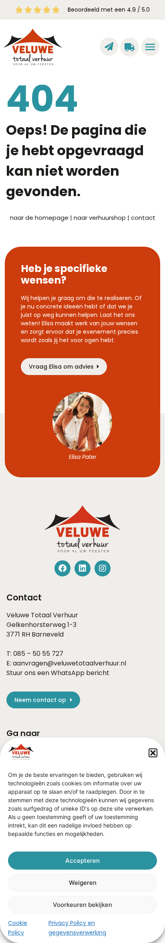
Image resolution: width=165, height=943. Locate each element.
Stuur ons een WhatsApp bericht (57, 672)
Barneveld (48, 634)
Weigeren (83, 882)
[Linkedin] (82, 568)
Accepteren (82, 860)
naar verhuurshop (100, 217)
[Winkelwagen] (129, 47)
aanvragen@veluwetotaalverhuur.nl (69, 663)
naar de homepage (39, 217)
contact (143, 217)
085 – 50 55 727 (38, 653)
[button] (153, 753)
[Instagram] (103, 568)
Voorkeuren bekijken (82, 905)
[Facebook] (62, 568)
